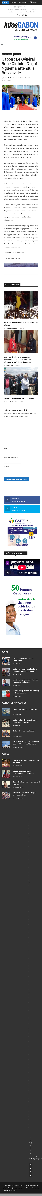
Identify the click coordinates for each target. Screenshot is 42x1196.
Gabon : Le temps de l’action (24, 733)
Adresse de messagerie (11, 460)
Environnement (7, 56)
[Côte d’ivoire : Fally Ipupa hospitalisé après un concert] (6, 777)
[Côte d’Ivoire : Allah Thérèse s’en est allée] (6, 766)
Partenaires (10, 14)
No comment (8, 83)
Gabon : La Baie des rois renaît (25, 712)
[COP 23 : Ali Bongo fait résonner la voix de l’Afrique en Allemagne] (6, 747)
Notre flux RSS (31, 14)
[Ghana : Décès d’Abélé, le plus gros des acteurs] (6, 798)
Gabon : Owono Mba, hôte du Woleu (19, 401)
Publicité (33, 12)
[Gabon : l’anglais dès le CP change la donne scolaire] (6, 696)
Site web (6, 469)
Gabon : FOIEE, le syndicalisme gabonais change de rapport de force (25, 674)
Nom (6, 451)
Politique (17, 56)
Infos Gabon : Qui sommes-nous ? (16, 12)
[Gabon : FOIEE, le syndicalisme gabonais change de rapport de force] (6, 675)
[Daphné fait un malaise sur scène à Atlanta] (6, 787)
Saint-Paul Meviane (11, 331)
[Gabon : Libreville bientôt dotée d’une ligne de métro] (6, 726)
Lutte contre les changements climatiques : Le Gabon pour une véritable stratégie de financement (18, 362)
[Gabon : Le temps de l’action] (6, 736)
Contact (19, 14)
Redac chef (7, 80)
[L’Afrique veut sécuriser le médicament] (6, 664)
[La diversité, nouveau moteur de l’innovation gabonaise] (6, 685)
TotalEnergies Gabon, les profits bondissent (17, 5)
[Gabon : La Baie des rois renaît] (6, 715)
